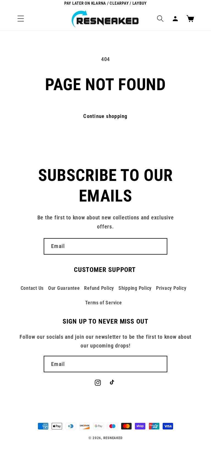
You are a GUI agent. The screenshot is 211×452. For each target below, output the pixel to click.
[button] (20, 18)
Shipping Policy (135, 288)
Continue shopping (105, 116)
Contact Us (32, 288)
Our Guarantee (64, 288)
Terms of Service (103, 302)
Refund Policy (99, 288)
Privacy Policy (171, 288)
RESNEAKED (113, 438)
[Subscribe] (159, 246)
